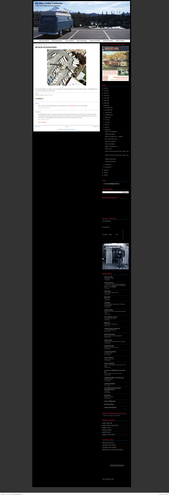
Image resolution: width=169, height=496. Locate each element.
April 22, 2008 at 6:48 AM (44, 107)
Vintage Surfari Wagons (110, 407)
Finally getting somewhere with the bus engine (114, 341)
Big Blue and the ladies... (111, 159)
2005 (105, 175)
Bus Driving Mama (109, 404)
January (107, 167)
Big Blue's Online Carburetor (49, 3)
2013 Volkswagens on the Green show (113, 373)
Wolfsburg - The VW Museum (110, 324)
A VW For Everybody (109, 383)
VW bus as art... (109, 148)
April (106, 127)
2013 (105, 93)
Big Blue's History (106, 432)
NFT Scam (106, 298)
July (106, 119)
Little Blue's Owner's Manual (109, 445)
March (107, 129)
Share (36, 93)
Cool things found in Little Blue (109, 447)
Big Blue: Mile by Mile (107, 423)
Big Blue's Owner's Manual (108, 434)
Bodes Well (107, 297)
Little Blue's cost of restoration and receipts (112, 449)
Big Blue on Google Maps (46, 47)
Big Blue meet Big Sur (110, 134)
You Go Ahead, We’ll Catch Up (111, 292)
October (107, 112)
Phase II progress (108, 379)
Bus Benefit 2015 (108, 353)
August (107, 117)
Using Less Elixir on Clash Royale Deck (113, 335)
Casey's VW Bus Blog (109, 401)
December (108, 107)
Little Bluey (107, 302)
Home (67, 126)
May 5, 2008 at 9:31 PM (43, 119)
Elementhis (107, 322)
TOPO (166, 494)
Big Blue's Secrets (106, 427)
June (106, 122)
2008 (105, 105)
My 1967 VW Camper (109, 334)
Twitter (110, 234)
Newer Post (37, 126)
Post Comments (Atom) (70, 129)
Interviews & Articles (95, 40)
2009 (105, 103)
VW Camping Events (57, 40)
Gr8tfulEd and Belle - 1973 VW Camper (114, 377)
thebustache (107, 291)
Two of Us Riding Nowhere (110, 329)
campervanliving (108, 309)
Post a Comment (42, 122)
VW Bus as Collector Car (111, 146)
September (108, 114)
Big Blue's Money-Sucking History (110, 425)
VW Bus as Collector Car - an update (114, 136)
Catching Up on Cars (109, 278)
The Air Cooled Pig (109, 363)
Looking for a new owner (110, 318)
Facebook (104, 234)
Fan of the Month (69, 40)
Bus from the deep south (111, 139)
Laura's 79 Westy (108, 357)
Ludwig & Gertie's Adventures (112, 328)
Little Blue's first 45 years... (108, 442)
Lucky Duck (107, 391)
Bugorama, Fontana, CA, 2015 (111, 347)
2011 (105, 98)
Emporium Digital (16, 494)
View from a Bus (108, 277)
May (106, 124)
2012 (105, 95)
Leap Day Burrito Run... (110, 161)
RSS (117, 234)
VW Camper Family (108, 40)
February (107, 164)
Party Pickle (107, 395)
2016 (105, 88)
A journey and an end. (109, 358)
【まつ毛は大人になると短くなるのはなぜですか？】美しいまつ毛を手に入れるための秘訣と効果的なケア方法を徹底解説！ (115, 285)
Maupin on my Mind (108, 396)
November (108, 110)
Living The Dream (108, 282)
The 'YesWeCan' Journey (110, 317)
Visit (108, 479)
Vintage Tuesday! (120, 40)
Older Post (96, 126)
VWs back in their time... (110, 141)
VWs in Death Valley (110, 144)
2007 (105, 170)
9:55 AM (51, 95)
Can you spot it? (72, 105)
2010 (105, 100)
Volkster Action (108, 340)
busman (37, 103)
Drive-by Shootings (82, 40)
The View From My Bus (110, 351)
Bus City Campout (44, 40)
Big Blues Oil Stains (106, 430)
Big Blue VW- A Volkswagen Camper (109, 415)
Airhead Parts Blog (109, 345)
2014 (105, 90)
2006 (105, 172)
